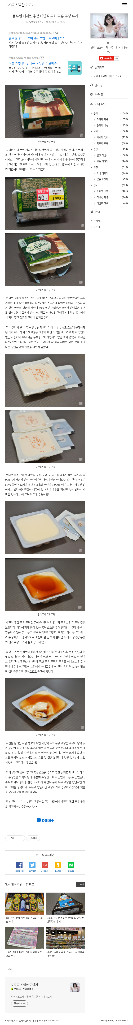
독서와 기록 (102, 119)
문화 (95, 113)
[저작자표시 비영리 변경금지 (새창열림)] (45, 838)
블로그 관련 (102, 191)
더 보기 (81, 884)
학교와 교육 (102, 143)
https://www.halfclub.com (24, 57)
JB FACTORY (121, 1020)
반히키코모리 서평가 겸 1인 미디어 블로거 (31, 996)
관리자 (97, 220)
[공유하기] (17, 838)
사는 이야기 (102, 161)
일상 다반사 (102, 155)
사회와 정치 (102, 137)
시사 (95, 131)
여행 (95, 167)
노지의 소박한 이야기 (19, 4)
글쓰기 (97, 226)
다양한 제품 (102, 197)
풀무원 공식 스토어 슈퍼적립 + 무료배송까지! (37, 38)
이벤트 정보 (102, 203)
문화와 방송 (102, 125)
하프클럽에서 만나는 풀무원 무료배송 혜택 (35, 63)
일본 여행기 (102, 179)
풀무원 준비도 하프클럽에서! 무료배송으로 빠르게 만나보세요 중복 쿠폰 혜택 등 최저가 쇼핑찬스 (35, 69)
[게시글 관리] (21, 838)
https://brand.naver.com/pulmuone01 (31, 32)
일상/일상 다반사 (36, 22)
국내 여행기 (102, 173)
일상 (95, 149)
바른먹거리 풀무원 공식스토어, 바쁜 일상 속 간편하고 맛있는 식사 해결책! (45, 44)
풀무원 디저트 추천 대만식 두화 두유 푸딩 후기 (45, 16)
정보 (95, 185)
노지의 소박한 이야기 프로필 (107, 76)
